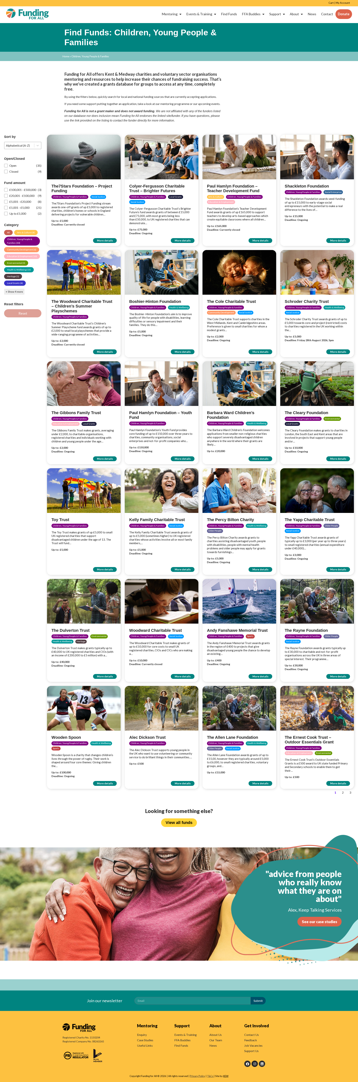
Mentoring (170, 14)
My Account (343, 2)
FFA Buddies (251, 14)
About (294, 14)
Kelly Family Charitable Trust (157, 519)
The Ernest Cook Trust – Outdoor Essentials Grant (309, 739)
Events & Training (199, 14)
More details (105, 240)
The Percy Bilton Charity (230, 519)
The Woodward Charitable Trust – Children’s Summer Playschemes (81, 306)
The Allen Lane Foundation (232, 737)
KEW (225, 1076)
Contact (327, 14)
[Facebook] (247, 1064)
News (312, 14)
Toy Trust (60, 519)
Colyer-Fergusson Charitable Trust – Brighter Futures (157, 188)
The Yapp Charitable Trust (310, 519)
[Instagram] (255, 1064)
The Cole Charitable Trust (231, 301)
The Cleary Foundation (306, 412)
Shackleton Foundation (307, 186)
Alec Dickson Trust (147, 737)
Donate (343, 14)
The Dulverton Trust (70, 630)
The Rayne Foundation (306, 630)
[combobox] (19, 145)
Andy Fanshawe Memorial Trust (237, 630)
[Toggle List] (37, 145)
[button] (22, 165)
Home (65, 56)
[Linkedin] (262, 1064)
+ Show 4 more (14, 291)
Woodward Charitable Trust (155, 630)
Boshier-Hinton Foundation (155, 301)
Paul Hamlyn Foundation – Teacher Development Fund (233, 188)
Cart (331, 2)
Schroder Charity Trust (307, 301)
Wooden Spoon (66, 737)
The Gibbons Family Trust (76, 412)
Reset (22, 313)
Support (275, 14)
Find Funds (229, 14)
